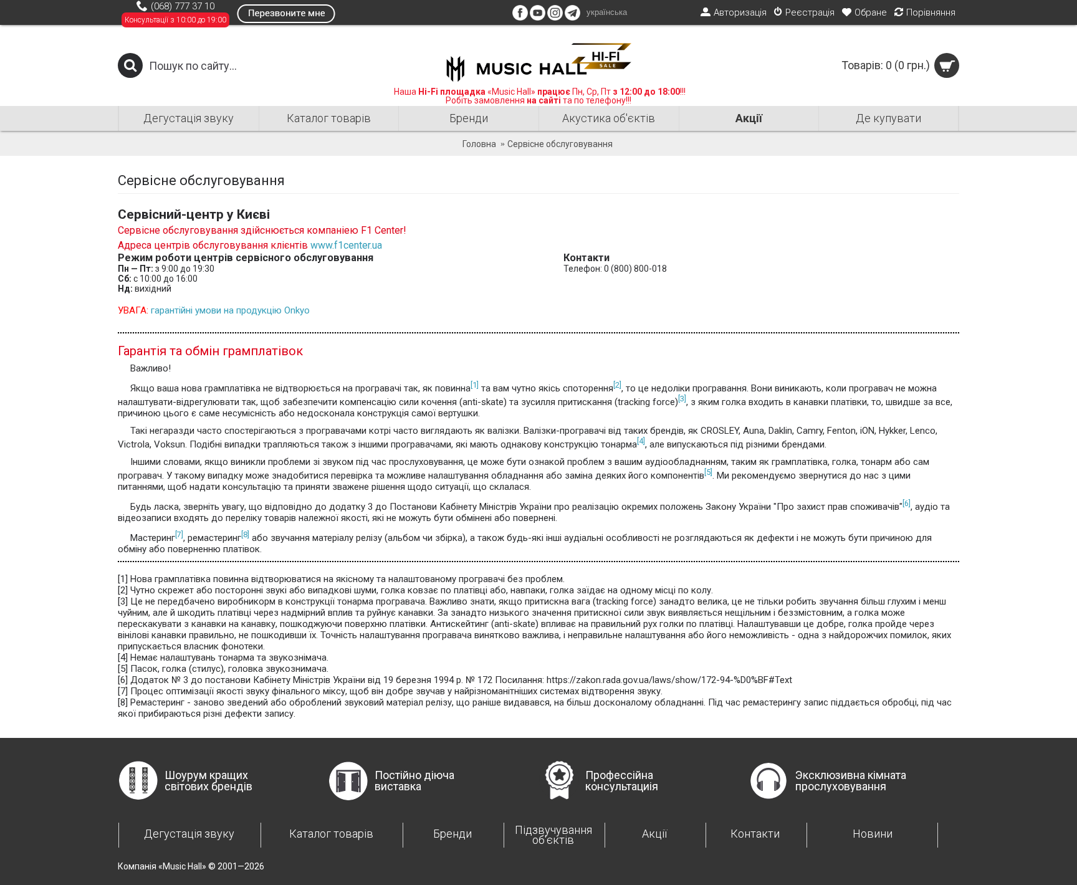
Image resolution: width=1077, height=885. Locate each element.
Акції (654, 833)
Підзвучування (553, 834)
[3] (682, 398)
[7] (179, 534)
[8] (245, 534)
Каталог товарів (331, 833)
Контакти (755, 833)
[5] (708, 472)
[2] (617, 385)
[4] (641, 441)
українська (606, 12)
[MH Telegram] (572, 17)
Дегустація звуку (189, 833)
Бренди (452, 833)
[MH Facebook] (520, 17)
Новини (873, 833)
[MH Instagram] (555, 17)
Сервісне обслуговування (560, 144)
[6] (906, 503)
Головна (479, 144)
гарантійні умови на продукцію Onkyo (230, 310)
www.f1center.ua (346, 245)
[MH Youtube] (537, 17)
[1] (475, 385)
